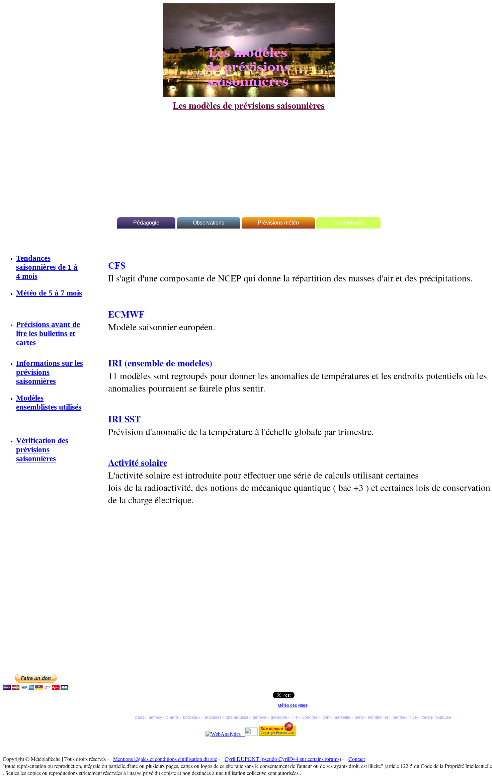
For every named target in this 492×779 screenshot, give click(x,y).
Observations (208, 223)
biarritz (172, 717)
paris (139, 717)
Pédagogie (146, 223)
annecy (155, 717)
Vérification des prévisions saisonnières (42, 449)
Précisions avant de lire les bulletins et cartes (48, 333)
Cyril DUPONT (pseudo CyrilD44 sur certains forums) (283, 758)
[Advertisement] (249, 159)
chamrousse (237, 717)
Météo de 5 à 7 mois (49, 292)
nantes (399, 717)
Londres (309, 717)
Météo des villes (292, 705)
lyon (325, 717)
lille (295, 717)
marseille (342, 717)
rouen (426, 717)
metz (359, 717)
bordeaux (191, 717)
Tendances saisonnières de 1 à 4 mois (47, 267)
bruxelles (213, 717)
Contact (356, 758)
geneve (259, 717)
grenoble (278, 717)
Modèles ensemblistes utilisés (48, 402)
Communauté (348, 223)
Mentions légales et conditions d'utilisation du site (165, 758)
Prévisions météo (278, 223)
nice (413, 717)
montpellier (378, 717)
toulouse (443, 717)
